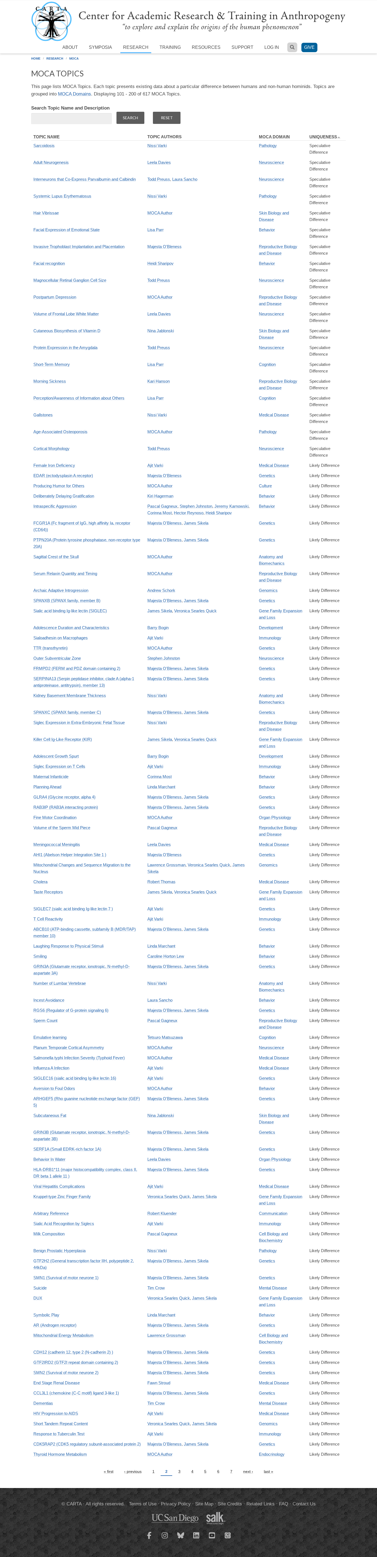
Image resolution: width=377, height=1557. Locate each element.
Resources (206, 47)
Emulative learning (50, 1037)
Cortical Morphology (51, 448)
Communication (273, 1213)
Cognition (267, 364)
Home (35, 58)
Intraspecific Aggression (54, 506)
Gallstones (43, 414)
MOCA (74, 58)
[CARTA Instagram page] (165, 1539)
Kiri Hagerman (160, 496)
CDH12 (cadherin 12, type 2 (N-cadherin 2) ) (73, 1352)
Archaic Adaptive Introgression (60, 590)
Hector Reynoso (188, 512)
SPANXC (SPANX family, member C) (67, 712)
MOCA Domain (274, 136)
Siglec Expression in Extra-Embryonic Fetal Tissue (79, 722)
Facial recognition (49, 263)
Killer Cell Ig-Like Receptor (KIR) (62, 739)
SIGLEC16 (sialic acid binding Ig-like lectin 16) (74, 1078)
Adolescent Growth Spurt (56, 756)
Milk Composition (49, 1233)
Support (242, 47)
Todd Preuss (158, 179)
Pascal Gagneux (162, 506)
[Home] (188, 21)
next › (248, 1471)
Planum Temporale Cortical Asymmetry (68, 1047)
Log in (271, 47)
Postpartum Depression (54, 297)
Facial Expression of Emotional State (66, 229)
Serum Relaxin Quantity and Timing (65, 573)
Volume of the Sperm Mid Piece (61, 827)
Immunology (270, 637)
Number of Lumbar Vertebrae (59, 983)
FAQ (283, 1504)
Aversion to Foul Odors (54, 1088)
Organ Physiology (275, 817)
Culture (265, 485)
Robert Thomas (161, 881)
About (70, 47)
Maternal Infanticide (50, 776)
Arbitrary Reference (51, 1213)
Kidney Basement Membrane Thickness (69, 695)
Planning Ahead (47, 786)
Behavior (267, 229)
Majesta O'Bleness (164, 246)
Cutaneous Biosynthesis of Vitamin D (66, 330)
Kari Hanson (158, 381)
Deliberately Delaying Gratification (63, 496)
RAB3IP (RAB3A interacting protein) (65, 807)
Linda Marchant (161, 786)
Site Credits (230, 1504)
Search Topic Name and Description (70, 108)
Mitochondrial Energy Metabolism (63, 1335)
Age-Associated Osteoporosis (60, 431)
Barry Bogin (158, 627)
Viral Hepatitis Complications (59, 1186)
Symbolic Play (46, 1315)
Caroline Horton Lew (165, 956)
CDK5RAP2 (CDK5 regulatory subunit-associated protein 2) (87, 1444)
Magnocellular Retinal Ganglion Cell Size (69, 280)
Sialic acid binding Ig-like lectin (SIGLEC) (70, 610)
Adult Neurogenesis (51, 162)
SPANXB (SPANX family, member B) (66, 600)
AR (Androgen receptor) (54, 1325)
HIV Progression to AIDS (55, 1413)
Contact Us (304, 1504)
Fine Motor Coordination (54, 817)
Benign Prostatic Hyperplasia (59, 1250)
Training (170, 47)
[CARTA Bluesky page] (181, 1539)
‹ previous (133, 1471)
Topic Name (46, 136)
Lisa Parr (155, 229)
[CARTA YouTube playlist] (212, 1539)
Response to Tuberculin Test (58, 1433)
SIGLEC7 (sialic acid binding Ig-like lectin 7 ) (73, 908)
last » (268, 1471)
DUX (37, 1298)
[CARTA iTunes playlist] (228, 1535)
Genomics (268, 590)
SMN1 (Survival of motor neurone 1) (66, 1277)
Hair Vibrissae (46, 213)
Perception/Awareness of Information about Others (78, 398)
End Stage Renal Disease (56, 1382)
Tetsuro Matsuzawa (165, 1037)
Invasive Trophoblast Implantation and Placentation (78, 246)
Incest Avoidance (48, 1000)
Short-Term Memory (51, 364)
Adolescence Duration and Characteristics (71, 627)
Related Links (260, 1504)
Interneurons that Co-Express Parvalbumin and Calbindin (84, 179)
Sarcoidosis (44, 145)
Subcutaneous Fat (49, 1115)
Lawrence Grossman (166, 865)
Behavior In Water (49, 1159)
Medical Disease (274, 414)
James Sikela (196, 523)
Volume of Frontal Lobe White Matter (66, 314)
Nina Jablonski (160, 330)
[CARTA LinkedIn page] (196, 1539)
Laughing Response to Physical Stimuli (68, 946)
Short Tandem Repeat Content (60, 1423)
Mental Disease (273, 1287)
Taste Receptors (48, 892)
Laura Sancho (184, 179)
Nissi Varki (157, 145)
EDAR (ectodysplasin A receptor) (63, 475)
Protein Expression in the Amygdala (65, 347)
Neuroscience (271, 162)
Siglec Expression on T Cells (59, 766)
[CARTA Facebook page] (149, 1539)
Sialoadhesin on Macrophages (60, 637)
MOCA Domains (74, 94)
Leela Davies (159, 162)
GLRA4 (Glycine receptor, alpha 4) (64, 797)
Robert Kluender (162, 1213)
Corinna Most (159, 512)
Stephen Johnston (196, 506)
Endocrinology (272, 1454)
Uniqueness (323, 136)
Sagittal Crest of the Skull (56, 556)
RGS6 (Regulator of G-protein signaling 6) (70, 1010)
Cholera (40, 881)
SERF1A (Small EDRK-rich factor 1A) (67, 1149)
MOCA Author (159, 213)
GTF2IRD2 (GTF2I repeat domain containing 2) (75, 1362)
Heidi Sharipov (160, 263)
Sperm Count (45, 1020)
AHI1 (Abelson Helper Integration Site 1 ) (69, 854)
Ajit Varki (155, 465)
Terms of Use (142, 1504)
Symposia (100, 47)
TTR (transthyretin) (50, 648)
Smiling (40, 956)
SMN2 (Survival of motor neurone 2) (66, 1372)
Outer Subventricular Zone (57, 658)
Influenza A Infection (51, 1068)
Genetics (267, 475)
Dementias (43, 1403)
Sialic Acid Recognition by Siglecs (63, 1223)
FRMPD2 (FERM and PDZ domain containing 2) (76, 668)
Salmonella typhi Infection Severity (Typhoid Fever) (79, 1057)
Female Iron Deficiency (54, 465)
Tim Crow (156, 1287)
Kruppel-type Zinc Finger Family (62, 1196)
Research (135, 47)
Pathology (268, 145)
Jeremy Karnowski (231, 506)
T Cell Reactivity (48, 919)
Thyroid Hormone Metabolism (60, 1454)
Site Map (204, 1504)
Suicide (40, 1287)
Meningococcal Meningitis (56, 844)
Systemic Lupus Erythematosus (62, 196)
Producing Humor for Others (58, 485)
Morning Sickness (49, 381)
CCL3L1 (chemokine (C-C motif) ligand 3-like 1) (76, 1393)
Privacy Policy (176, 1504)
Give (309, 47)
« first (108, 1471)
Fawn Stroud (158, 1382)
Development (271, 627)
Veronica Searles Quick (195, 610)
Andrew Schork (161, 590)
